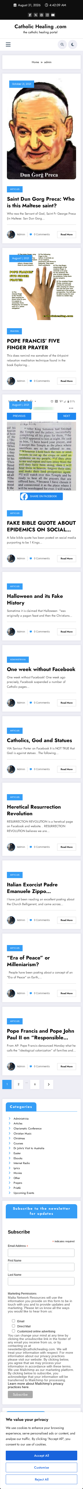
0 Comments (42, 234)
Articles (14, 189)
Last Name (14, 1274)
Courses (18, 1143)
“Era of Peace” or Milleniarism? (28, 961)
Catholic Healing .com (40, 26)
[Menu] (8, 45)
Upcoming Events (24, 1193)
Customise (41, 1467)
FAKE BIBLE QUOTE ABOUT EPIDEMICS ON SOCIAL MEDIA (41, 526)
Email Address (18, 1246)
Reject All (41, 1479)
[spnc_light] (72, 44)
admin (21, 234)
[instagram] (47, 15)
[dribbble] (41, 15)
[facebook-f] (30, 15)
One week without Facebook (41, 669)
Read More (67, 234)
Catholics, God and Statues (39, 740)
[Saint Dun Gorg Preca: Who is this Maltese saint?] (41, 128)
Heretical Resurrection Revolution (34, 810)
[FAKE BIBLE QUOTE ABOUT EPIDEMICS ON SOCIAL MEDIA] (41, 451)
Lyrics (17, 1168)
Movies (18, 1173)
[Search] (62, 44)
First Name (14, 1260)
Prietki (17, 1188)
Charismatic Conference (28, 1128)
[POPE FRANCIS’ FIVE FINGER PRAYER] (41, 287)
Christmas (19, 1138)
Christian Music (23, 1133)
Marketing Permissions (22, 1293)
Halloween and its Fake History (35, 599)
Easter (17, 1153)
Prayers (14, 331)
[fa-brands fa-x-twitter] (36, 15)
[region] (41, 1450)
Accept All (41, 1455)
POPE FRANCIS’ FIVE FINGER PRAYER (33, 344)
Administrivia (18, 659)
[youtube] (53, 15)
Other (17, 1178)
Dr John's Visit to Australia (29, 1148)
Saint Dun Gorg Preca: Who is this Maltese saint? (40, 202)
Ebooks (18, 1158)
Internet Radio (22, 1163)
